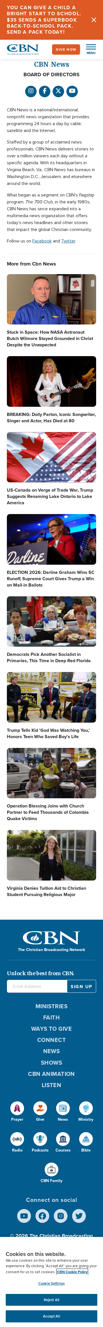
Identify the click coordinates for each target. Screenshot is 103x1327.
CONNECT (51, 1040)
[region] (51, 1282)
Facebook (42, 241)
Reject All (51, 1300)
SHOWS (51, 1062)
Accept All (51, 1316)
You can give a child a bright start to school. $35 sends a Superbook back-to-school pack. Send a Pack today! (44, 20)
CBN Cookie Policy (72, 1272)
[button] (88, 49)
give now (66, 49)
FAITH (51, 1017)
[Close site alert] (94, 20)
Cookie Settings (51, 1283)
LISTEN (52, 1085)
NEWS (51, 1051)
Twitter (68, 241)
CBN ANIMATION (51, 1074)
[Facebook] (44, 91)
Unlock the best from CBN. (40, 973)
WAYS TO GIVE (51, 1028)
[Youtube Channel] (72, 91)
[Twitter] (79, 1216)
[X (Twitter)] (58, 91)
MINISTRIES (51, 1006)
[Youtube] (24, 1216)
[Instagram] (31, 91)
